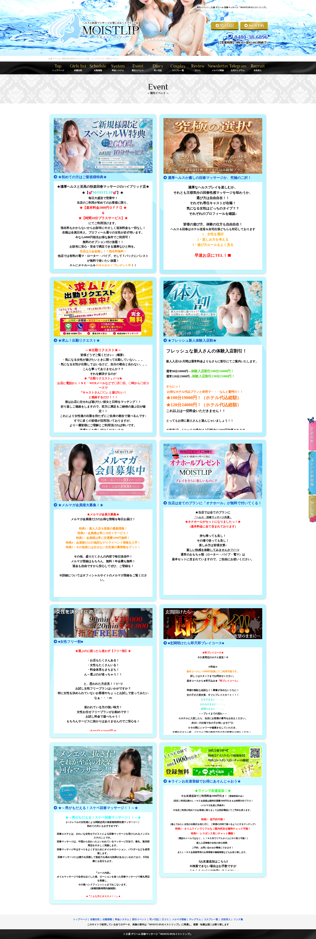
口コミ (165, 919)
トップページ (80, 919)
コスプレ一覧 (211, 919)
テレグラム (195, 919)
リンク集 (238, 919)
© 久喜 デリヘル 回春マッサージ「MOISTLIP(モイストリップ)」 (158, 934)
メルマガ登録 (179, 919)
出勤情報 (107, 919)
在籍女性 (95, 919)
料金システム (122, 919)
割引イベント (139, 919)
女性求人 (226, 919)
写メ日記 (154, 919)
